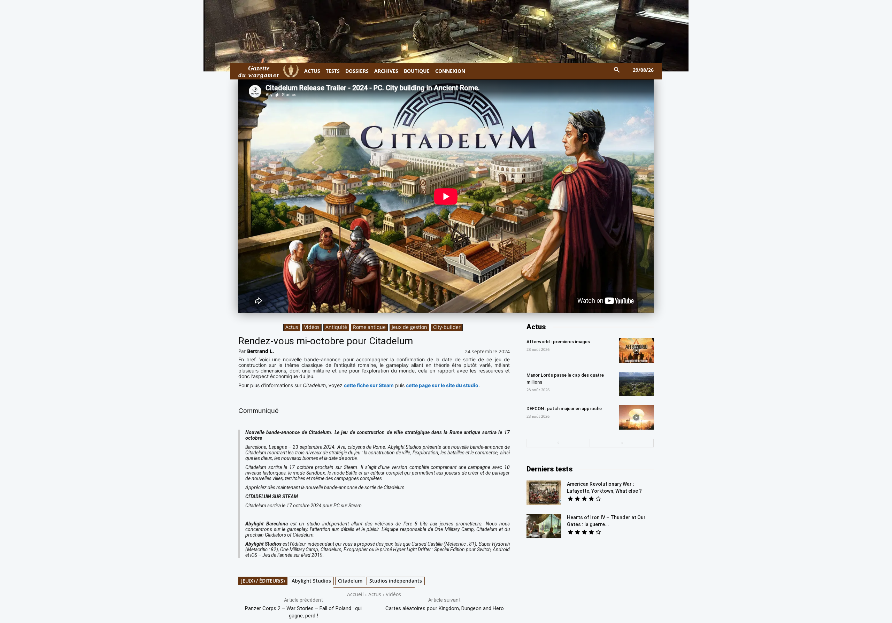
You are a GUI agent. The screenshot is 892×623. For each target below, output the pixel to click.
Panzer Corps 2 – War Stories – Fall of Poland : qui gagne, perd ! (303, 612)
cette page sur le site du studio (442, 385)
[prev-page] (558, 443)
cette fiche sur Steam (369, 385)
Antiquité (336, 327)
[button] (616, 70)
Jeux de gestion (409, 327)
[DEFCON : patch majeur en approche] (636, 417)
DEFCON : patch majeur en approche (564, 408)
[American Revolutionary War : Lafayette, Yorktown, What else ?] (543, 492)
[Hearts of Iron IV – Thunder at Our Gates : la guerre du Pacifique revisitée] (543, 526)
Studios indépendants (395, 580)
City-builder (447, 327)
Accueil (355, 594)
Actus (291, 327)
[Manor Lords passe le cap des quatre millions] (636, 384)
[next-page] (622, 443)
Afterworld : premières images (558, 341)
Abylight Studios (311, 580)
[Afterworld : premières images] (636, 350)
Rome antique (369, 327)
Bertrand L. (260, 351)
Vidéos (312, 327)
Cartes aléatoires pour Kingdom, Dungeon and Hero (444, 608)
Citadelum (350, 580)
